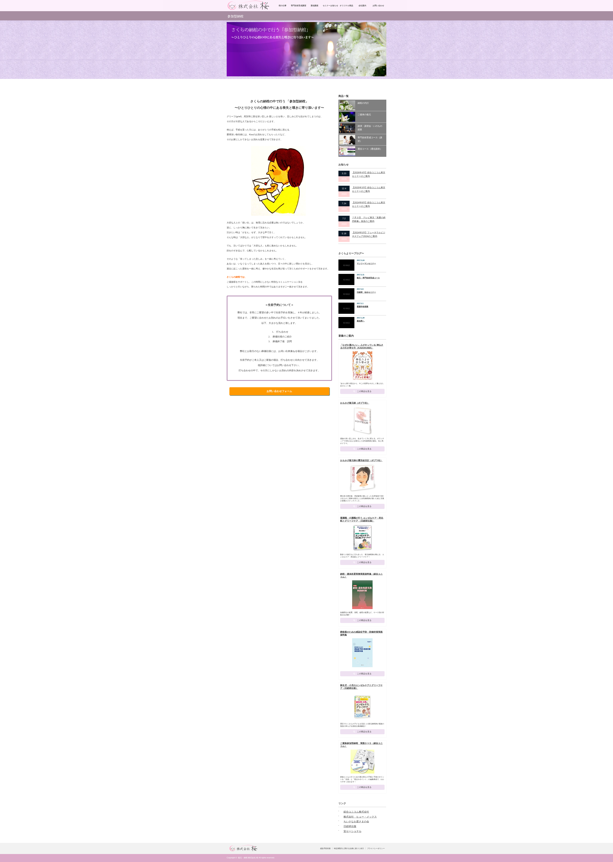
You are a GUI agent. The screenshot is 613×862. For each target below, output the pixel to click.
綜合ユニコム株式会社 (356, 811)
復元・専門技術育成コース (368, 278)
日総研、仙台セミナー (366, 292)
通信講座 (314, 5)
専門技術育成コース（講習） (370, 139)
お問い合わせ (378, 5)
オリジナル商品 (346, 5)
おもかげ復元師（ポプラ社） (354, 403)
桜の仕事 (282, 5)
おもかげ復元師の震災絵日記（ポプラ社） (361, 460)
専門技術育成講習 (298, 5)
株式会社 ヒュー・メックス (360, 816)
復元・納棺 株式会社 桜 (248, 858)
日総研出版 (350, 826)
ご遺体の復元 (364, 114)
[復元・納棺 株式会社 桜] (248, 8)
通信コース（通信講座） (370, 149)
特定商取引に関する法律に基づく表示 (349, 848)
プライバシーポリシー (376, 848)
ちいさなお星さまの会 (356, 821)
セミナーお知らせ (330, 5)
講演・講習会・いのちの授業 (370, 128)
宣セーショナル (352, 831)
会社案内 (362, 5)
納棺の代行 (363, 103)
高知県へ (360, 321)
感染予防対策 (325, 848)
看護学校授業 (362, 306)
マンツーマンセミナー (366, 263)
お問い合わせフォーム (279, 391)
